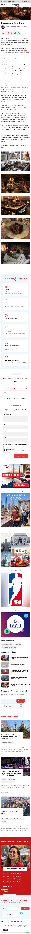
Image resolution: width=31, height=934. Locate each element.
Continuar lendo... (7, 886)
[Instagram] (9, 922)
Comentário (7, 414)
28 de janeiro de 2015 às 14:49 (9, 395)
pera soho (18, 644)
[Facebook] (15, 33)
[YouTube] (18, 922)
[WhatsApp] (19, 33)
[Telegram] (21, 922)
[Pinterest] (15, 922)
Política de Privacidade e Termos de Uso (17, 926)
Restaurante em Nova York (9, 647)
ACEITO (5, 929)
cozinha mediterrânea (7, 644)
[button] (2, 4)
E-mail (5, 431)
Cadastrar (20, 701)
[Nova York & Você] (16, 5)
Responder (5, 400)
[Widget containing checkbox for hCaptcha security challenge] (12, 706)
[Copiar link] (8, 33)
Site (4, 437)
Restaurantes (16, 374)
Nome (5, 424)
